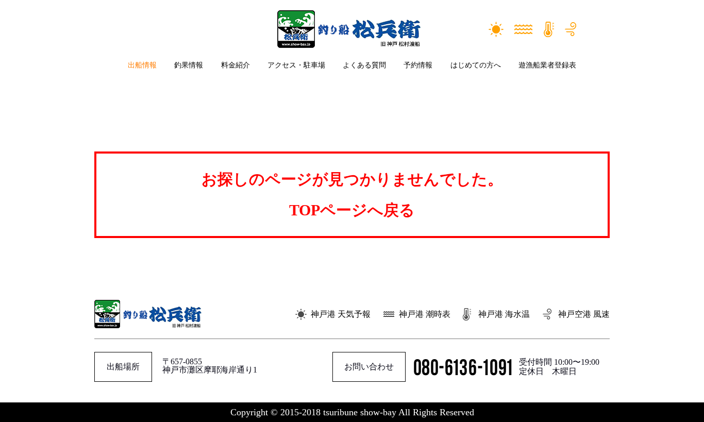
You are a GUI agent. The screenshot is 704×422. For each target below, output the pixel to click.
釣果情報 (188, 65)
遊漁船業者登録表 (547, 65)
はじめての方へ (475, 65)
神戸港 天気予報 (341, 314)
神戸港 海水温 (504, 314)
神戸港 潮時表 (424, 314)
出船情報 (142, 65)
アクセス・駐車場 (296, 65)
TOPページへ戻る (352, 209)
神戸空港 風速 (584, 314)
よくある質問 (364, 65)
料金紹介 (235, 65)
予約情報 (418, 65)
